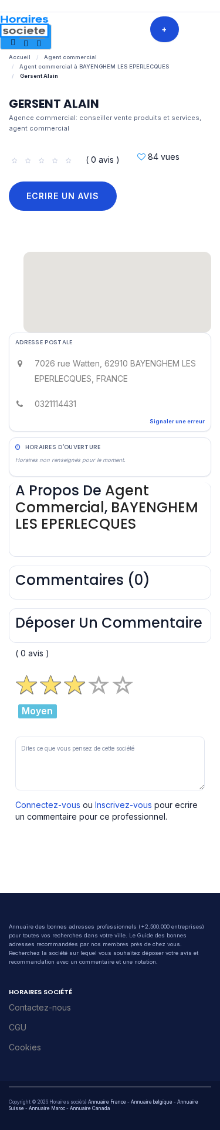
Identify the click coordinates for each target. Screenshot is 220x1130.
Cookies (25, 1047)
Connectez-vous (47, 805)
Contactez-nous (40, 1007)
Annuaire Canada (90, 1108)
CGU (17, 1027)
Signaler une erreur (177, 421)
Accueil (20, 57)
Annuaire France (107, 1102)
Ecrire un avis (62, 196)
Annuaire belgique (151, 1102)
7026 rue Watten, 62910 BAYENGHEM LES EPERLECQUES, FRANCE (115, 370)
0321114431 (55, 404)
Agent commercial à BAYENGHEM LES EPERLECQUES (94, 66)
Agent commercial (70, 57)
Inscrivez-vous (123, 805)
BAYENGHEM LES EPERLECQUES (106, 516)
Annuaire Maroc (47, 1108)
